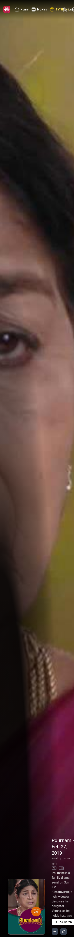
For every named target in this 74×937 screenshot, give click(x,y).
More (69, 915)
